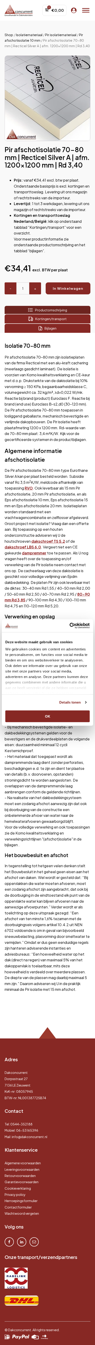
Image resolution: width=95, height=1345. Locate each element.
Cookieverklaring (18, 1188)
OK (47, 716)
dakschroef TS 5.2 (48, 541)
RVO (29, 488)
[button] (82, 63)
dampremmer (34, 553)
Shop (9, 35)
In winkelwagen (68, 288)
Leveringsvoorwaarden (22, 1169)
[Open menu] (85, 10)
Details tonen (70, 702)
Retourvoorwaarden (20, 1176)
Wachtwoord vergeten (22, 1213)
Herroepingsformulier (21, 1201)
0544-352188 (21, 1124)
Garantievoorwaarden (22, 1182)
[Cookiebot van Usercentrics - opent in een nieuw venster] (69, 626)
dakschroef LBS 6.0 (23, 547)
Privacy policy (15, 1194)
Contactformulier (18, 1207)
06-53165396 (27, 1130)
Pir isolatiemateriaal (60, 35)
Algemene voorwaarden (23, 1163)
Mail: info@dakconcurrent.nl (26, 1137)
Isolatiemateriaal (29, 35)
